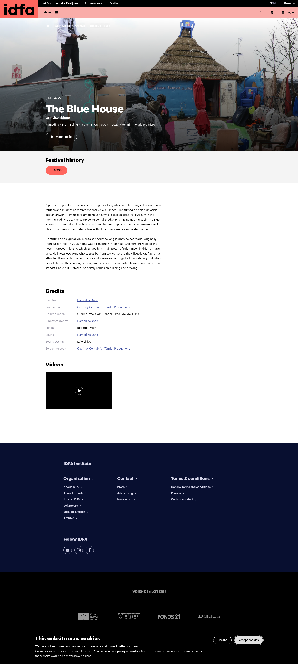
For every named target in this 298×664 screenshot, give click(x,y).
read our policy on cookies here (126, 651)
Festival (114, 3)
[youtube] (67, 550)
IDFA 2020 (56, 170)
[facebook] (90, 550)
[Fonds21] (169, 616)
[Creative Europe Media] (89, 616)
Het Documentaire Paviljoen (59, 3)
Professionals (93, 3)
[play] (79, 391)
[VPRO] (129, 616)
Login (290, 12)
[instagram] (78, 550)
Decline (222, 640)
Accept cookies (249, 640)
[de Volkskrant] (209, 616)
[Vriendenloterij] (149, 591)
